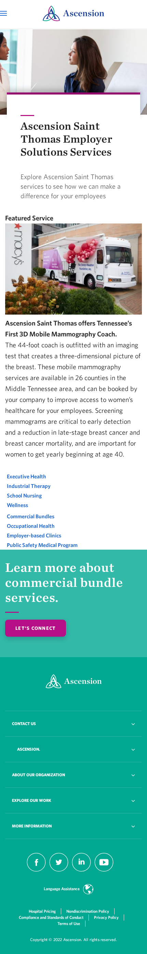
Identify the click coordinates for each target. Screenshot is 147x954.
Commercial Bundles (30, 516)
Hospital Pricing (42, 911)
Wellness (17, 505)
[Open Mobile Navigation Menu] (4, 13)
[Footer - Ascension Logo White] (73, 682)
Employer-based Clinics (34, 535)
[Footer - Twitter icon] (59, 869)
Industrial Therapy (29, 485)
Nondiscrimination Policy (87, 911)
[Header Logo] (73, 14)
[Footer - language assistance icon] (88, 890)
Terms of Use (68, 923)
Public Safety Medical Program (42, 544)
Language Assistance (62, 888)
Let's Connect (35, 628)
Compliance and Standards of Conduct (51, 917)
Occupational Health (31, 525)
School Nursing (24, 495)
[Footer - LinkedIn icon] (81, 869)
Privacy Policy (106, 917)
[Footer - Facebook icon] (36, 869)
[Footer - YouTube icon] (104, 869)
